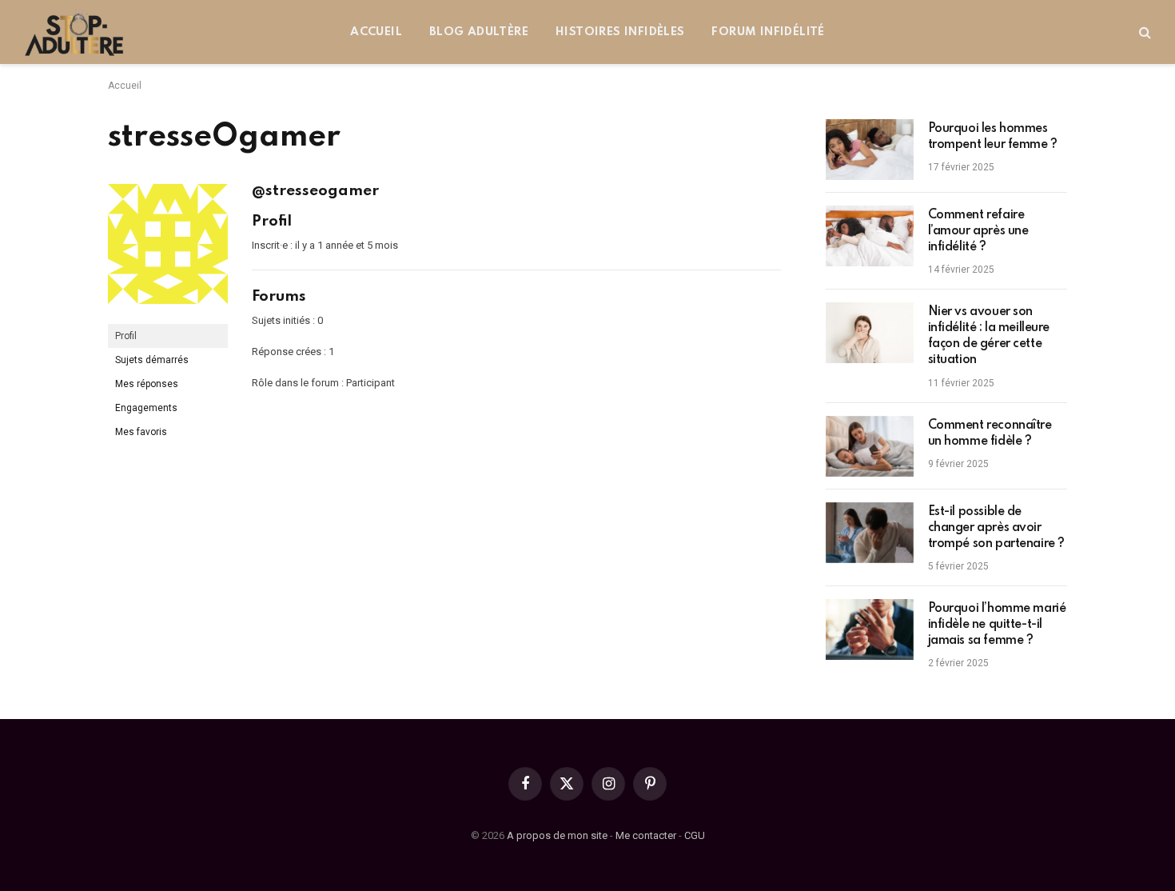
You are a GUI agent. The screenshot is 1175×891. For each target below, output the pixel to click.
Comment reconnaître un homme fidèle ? (990, 433)
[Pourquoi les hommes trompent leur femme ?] (870, 149)
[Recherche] (1143, 32)
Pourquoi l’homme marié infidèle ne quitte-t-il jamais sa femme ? (997, 624)
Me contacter (645, 835)
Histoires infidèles (620, 32)
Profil (126, 336)
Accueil (376, 32)
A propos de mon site (557, 835)
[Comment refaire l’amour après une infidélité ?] (870, 236)
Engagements (146, 408)
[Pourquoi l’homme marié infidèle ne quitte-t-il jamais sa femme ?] (870, 629)
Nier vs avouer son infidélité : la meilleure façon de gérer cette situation (989, 336)
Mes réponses (146, 384)
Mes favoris (141, 432)
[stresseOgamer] (168, 316)
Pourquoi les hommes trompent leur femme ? (993, 136)
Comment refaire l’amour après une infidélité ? (978, 231)
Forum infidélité (767, 32)
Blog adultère (478, 32)
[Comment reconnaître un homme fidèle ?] (870, 446)
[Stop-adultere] (74, 32)
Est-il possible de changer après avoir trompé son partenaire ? (996, 527)
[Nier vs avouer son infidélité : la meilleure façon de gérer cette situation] (870, 332)
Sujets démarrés (152, 360)
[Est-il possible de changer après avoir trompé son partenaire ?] (870, 532)
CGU (694, 835)
